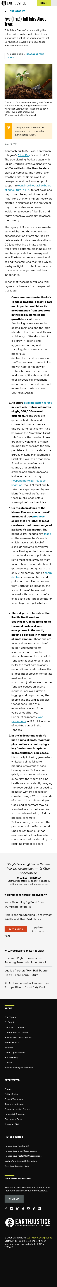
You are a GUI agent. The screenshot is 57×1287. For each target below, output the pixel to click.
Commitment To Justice (16, 1032)
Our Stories (17, 11)
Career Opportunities (15, 1052)
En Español (10, 1022)
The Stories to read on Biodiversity (26, 895)
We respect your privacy (39, 1237)
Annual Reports (12, 1042)
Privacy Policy (11, 1057)
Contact (8, 1062)
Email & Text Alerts (14, 1099)
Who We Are (11, 1017)
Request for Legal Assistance (19, 1067)
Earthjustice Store (13, 1119)
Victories (9, 1047)
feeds (47, 533)
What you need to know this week (24, 950)
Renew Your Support (14, 1104)
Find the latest (34, 131)
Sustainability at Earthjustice (18, 1037)
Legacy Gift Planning (14, 1114)
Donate (8, 1089)
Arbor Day (24, 155)
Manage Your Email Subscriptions (21, 1150)
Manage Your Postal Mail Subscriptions (23, 1155)
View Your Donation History (18, 1165)
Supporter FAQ (12, 1124)
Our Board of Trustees (15, 1027)
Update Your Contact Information (21, 1160)
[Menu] (54, 3)
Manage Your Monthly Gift (17, 1145)
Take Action (16, 929)
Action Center (11, 1094)
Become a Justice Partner (17, 1109)
